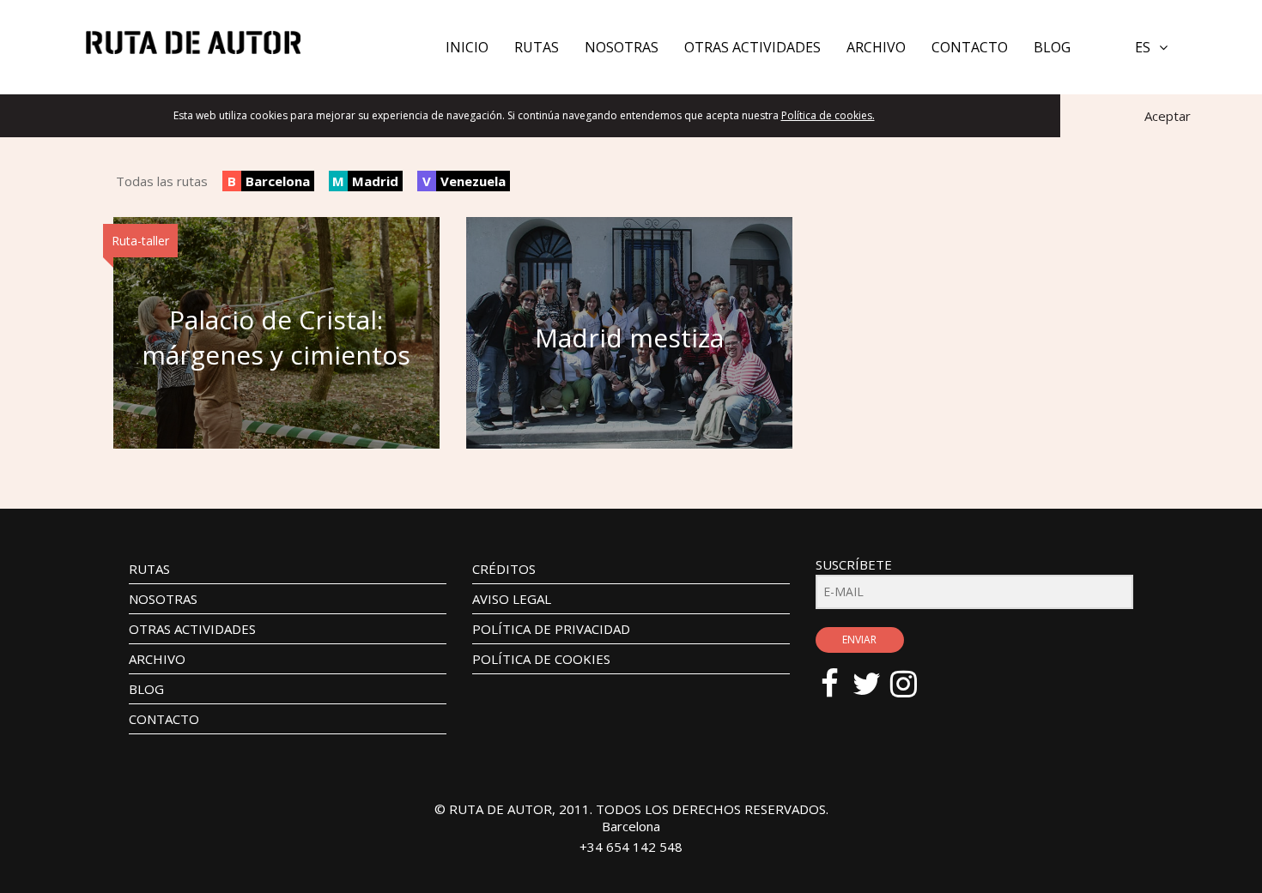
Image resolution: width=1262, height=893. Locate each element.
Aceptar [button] (1167, 115)
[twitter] (875, 675)
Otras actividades (752, 47)
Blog (1052, 47)
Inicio (467, 47)
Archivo (876, 47)
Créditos (504, 568)
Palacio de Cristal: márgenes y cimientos (276, 337)
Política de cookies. (828, 115)
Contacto (969, 47)
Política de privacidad (551, 628)
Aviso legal (511, 598)
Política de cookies (541, 658)
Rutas (536, 47)
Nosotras (621, 47)
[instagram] (912, 675)
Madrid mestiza (629, 337)
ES (1142, 47)
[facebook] (838, 675)
